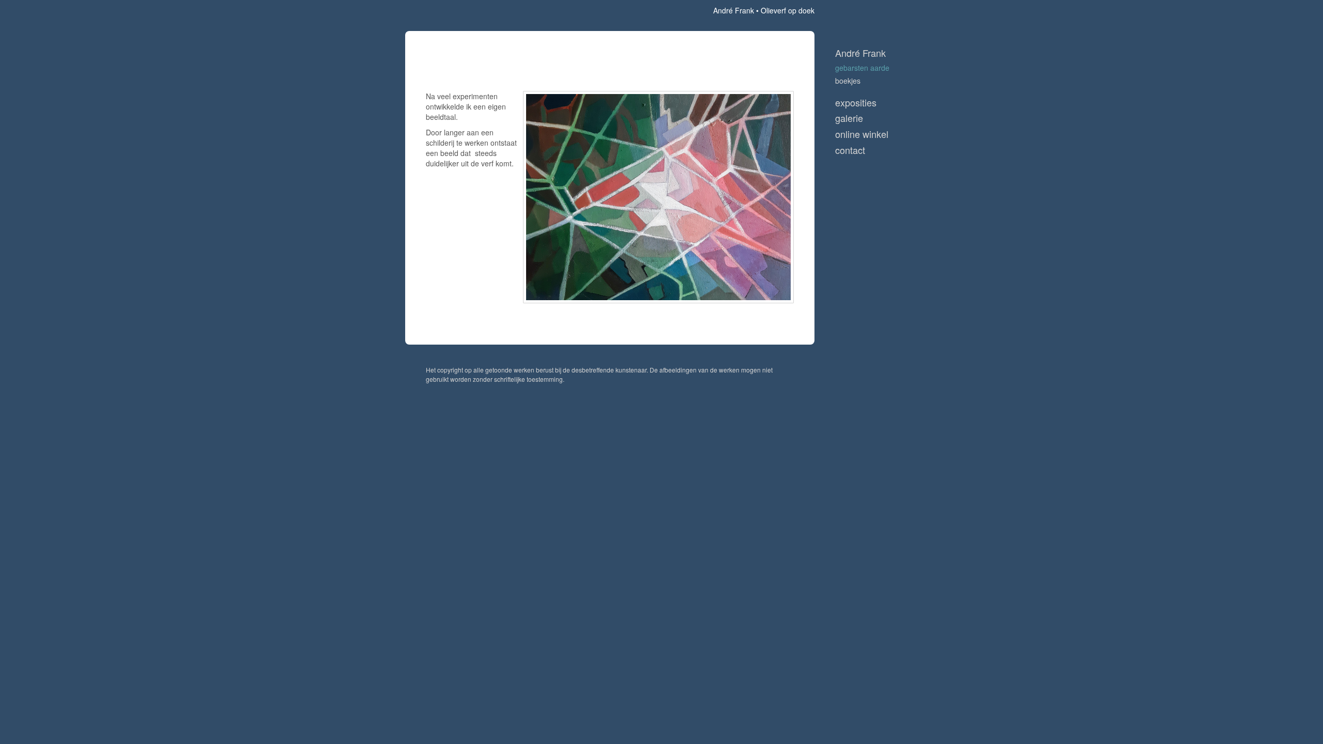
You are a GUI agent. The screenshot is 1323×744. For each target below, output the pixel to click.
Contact (850, 150)
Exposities (855, 102)
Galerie (849, 118)
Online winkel (861, 134)
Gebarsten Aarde (862, 68)
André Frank (733, 10)
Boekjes (847, 80)
